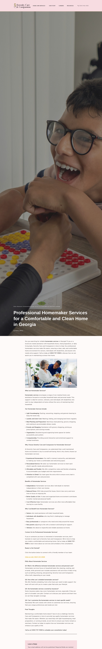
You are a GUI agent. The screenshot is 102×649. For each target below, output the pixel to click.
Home (15, 306)
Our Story (52, 5)
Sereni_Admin (19, 330)
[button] (45, 5)
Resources (70, 5)
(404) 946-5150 (84, 5)
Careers (61, 5)
